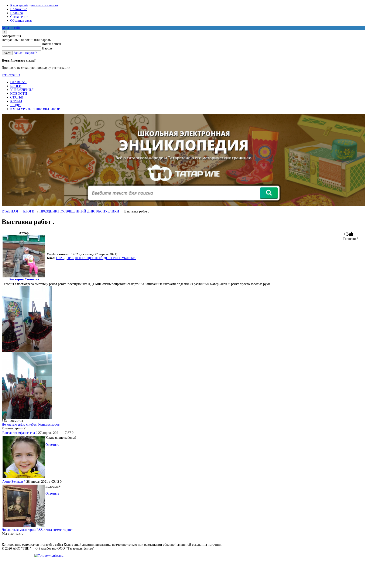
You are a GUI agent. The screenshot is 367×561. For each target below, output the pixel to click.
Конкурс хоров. (49, 424)
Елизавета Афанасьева (18, 432)
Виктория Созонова (23, 279)
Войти (7, 53)
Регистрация (11, 75)
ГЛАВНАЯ (10, 211)
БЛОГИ (28, 211)
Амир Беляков (12, 481)
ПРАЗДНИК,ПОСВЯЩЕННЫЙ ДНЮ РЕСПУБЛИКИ (79, 211)
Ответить (52, 444)
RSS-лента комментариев (55, 529)
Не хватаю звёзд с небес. (19, 424)
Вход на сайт (11, 28)
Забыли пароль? (25, 53)
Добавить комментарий (19, 529)
